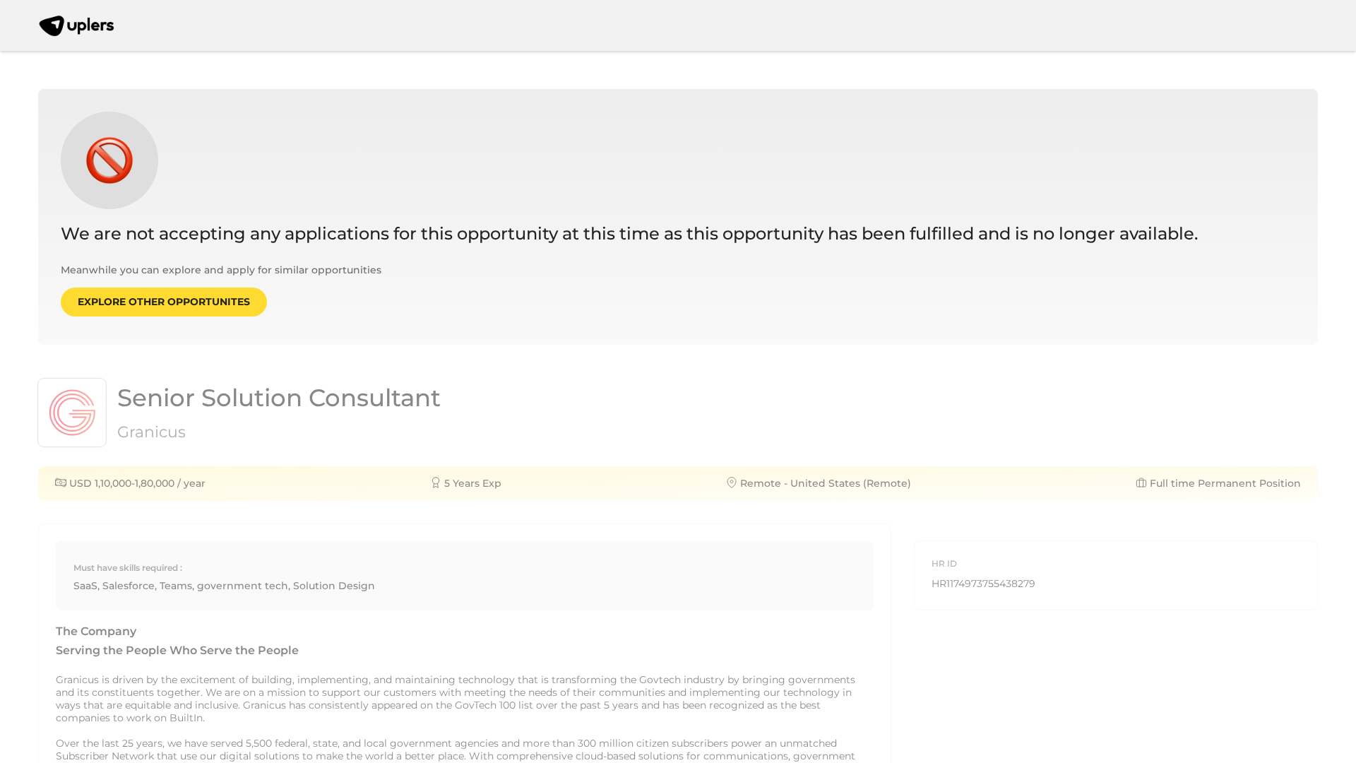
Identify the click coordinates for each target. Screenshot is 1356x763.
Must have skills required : (127, 567)
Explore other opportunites (164, 301)
